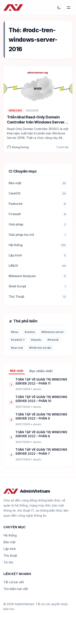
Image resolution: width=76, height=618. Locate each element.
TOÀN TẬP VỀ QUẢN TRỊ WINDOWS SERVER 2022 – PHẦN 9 (41, 416)
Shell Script (17, 286)
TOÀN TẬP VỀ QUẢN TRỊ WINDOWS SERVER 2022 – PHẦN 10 (41, 399)
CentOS (14, 193)
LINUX (13, 266)
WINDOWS (15, 110)
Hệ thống (16, 245)
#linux (14, 332)
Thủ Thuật (16, 297)
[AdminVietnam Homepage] (13, 7)
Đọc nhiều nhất (41, 371)
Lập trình (15, 255)
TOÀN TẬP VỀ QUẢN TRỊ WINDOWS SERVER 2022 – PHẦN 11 (41, 381)
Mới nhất (16, 371)
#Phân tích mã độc (40, 347)
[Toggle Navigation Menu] (69, 8)
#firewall (53, 339)
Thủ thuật (10, 556)
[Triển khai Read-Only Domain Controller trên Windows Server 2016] (38, 85)
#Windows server (52, 332)
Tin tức (8, 562)
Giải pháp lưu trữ (21, 235)
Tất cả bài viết (13, 582)
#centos (30, 332)
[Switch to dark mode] (59, 8)
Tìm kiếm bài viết (15, 589)
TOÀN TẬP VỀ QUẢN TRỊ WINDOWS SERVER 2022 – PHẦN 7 (41, 451)
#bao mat (17, 347)
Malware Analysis (22, 276)
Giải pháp (16, 224)
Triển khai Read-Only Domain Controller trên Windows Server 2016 (35, 122)
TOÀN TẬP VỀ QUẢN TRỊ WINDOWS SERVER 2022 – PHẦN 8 (41, 434)
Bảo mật (15, 183)
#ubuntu (36, 339)
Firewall (15, 214)
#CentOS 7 (18, 339)
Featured (15, 204)
